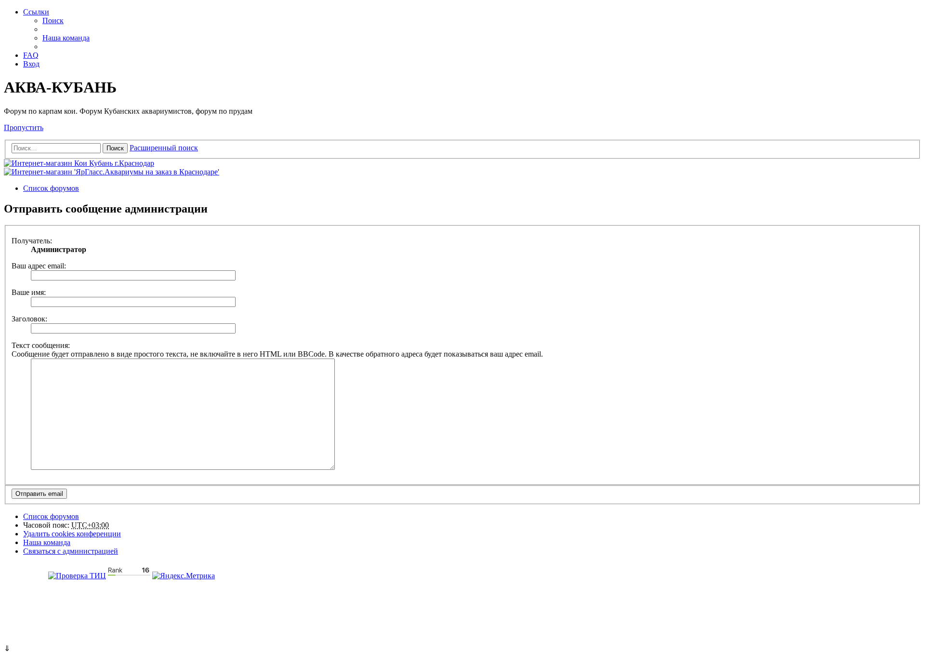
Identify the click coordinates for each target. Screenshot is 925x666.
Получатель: (32, 241)
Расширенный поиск (164, 148)
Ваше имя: (29, 292)
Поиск (115, 148)
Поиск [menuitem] (53, 20)
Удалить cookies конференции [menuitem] (72, 534)
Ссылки (36, 12)
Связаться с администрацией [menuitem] (70, 551)
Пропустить (23, 127)
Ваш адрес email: (39, 266)
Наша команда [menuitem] (66, 38)
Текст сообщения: (41, 345)
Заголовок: (29, 319)
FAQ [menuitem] (31, 55)
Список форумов (51, 516)
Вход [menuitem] (31, 64)
